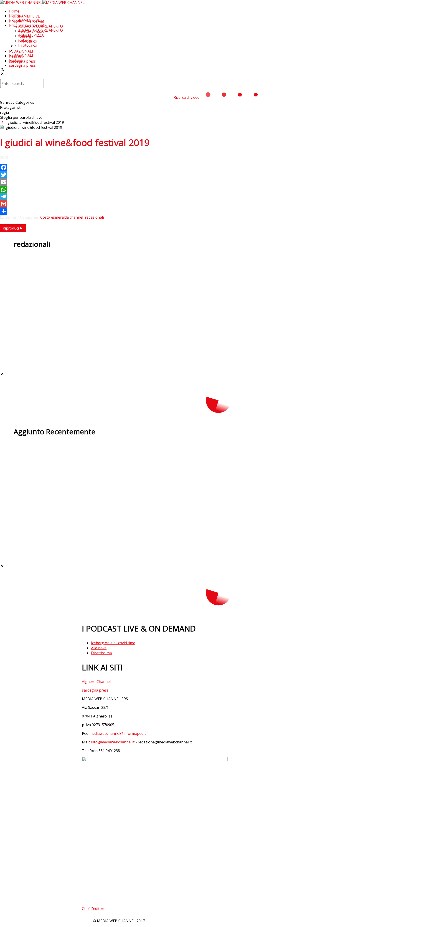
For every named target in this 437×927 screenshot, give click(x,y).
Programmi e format (26, 25)
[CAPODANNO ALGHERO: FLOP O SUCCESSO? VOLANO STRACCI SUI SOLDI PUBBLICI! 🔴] (218, 480)
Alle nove (99, 647)
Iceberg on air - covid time (113, 642)
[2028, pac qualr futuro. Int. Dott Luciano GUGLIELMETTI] (218, 322)
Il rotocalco (27, 45)
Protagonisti (10, 107)
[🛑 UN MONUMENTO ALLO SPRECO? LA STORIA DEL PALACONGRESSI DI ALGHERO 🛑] (218, 545)
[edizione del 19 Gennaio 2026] (218, 450)
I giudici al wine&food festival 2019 (34, 122)
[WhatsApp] (218, 189)
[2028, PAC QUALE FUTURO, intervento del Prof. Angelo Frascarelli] (218, 277)
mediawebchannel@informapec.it (117, 733)
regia (4, 112)
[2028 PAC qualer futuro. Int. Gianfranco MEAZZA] (218, 292)
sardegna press (22, 65)
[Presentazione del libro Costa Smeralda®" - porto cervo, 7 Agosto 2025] (218, 262)
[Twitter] (218, 174)
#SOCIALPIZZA (31, 35)
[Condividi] (218, 211)
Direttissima (101, 652)
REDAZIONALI (21, 51)
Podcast (16, 60)
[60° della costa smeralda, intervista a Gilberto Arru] (218, 352)
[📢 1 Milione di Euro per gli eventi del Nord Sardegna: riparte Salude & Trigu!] (218, 530)
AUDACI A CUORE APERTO (40, 30)
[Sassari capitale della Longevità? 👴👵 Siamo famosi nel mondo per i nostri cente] (218, 512)
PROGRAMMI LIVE (24, 16)
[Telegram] (218, 196)
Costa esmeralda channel (61, 217)
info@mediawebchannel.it (113, 742)
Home (14, 11)
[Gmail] (218, 203)
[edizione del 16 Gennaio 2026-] (218, 465)
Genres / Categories (17, 102)
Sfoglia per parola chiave (21, 117)
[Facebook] (218, 167)
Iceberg (24, 40)
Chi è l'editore (93, 908)
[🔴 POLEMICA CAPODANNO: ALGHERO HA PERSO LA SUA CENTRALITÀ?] (218, 495)
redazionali (94, 217)
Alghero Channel (96, 681)
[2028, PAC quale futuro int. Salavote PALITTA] (218, 307)
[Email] (218, 182)
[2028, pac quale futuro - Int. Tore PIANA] (218, 337)
